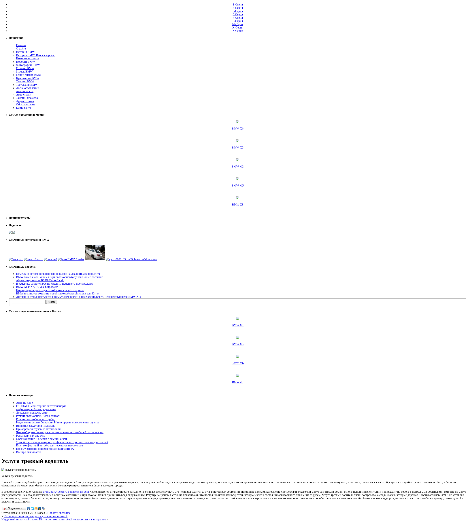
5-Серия (238, 11)
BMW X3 (238, 344)
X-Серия (237, 27)
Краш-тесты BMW (27, 78)
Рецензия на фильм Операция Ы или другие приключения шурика (57, 422)
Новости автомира (27, 58)
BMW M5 (238, 185)
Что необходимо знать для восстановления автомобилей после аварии (59, 432)
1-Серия (238, 4)
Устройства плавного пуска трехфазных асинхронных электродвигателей (62, 442)
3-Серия (238, 7)
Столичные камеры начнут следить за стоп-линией (35, 516)
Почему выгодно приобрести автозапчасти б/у (45, 448)
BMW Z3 (237, 382)
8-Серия (238, 20)
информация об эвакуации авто (36, 409)
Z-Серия (238, 30)
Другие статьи (25, 101)
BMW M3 (238, 166)
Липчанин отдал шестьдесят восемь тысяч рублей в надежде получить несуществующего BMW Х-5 (78, 296)
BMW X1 (238, 325)
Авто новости (24, 91)
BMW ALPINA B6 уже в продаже (37, 286)
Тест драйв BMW (27, 84)
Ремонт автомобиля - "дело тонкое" (38, 415)
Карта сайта (23, 107)
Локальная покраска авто (32, 412)
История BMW (25, 51)
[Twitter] (32, 508)
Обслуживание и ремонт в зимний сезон (41, 438)
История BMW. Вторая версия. (35, 55)
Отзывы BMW (25, 68)
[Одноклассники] (36, 508)
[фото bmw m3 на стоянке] (95, 259)
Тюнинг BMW (25, 81)
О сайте (21, 48)
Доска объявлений (27, 88)
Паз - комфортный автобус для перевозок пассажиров (49, 445)
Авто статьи (23, 94)
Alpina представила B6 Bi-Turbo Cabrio (40, 280)
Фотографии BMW (28, 64)
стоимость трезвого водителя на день (66, 491)
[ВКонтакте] (28, 508)
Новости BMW (25, 61)
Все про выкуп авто (28, 452)
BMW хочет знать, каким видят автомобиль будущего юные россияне (59, 277)
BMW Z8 (237, 204)
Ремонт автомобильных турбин (35, 419)
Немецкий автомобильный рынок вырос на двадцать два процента (58, 273)
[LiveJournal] (44, 508)
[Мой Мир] (40, 508)
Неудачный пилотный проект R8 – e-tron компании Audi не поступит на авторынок (53, 519)
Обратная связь (25, 104)
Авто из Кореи (25, 402)
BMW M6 (238, 363)
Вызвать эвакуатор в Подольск (35, 425)
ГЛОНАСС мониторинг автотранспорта (41, 406)
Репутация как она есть (30, 435)
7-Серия (238, 17)
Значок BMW (24, 71)
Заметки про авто (27, 97)
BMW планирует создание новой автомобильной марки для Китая (57, 293)
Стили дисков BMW (28, 74)
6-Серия (238, 14)
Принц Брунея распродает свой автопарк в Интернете (50, 290)
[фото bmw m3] (50, 259)
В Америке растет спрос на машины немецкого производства (54, 283)
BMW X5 (238, 147)
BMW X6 (238, 128)
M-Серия (237, 24)
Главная (21, 45)
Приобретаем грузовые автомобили (38, 429)
